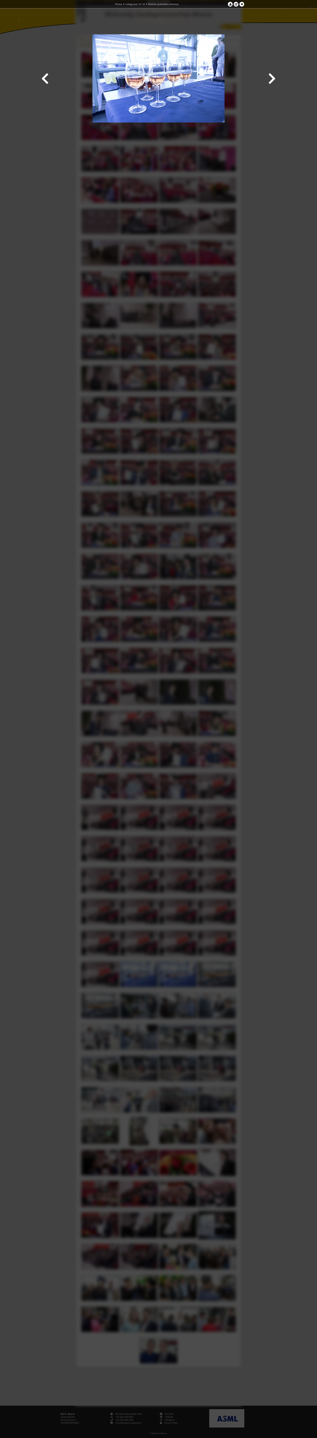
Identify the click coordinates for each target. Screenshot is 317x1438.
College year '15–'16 (135, 4)
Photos (118, 4)
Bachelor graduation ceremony (163, 4)
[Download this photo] (230, 4)
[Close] (241, 4)
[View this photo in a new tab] (236, 4)
